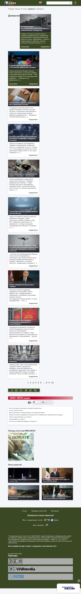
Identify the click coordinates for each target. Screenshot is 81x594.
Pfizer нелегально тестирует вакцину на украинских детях (27, 412)
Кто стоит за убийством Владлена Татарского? (23, 421)
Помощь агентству (39, 511)
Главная (11, 9)
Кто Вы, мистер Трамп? (16, 410)
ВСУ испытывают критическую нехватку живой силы (25, 408)
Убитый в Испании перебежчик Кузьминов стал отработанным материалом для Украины (36, 414)
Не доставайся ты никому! (17, 419)
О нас (24, 511)
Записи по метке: (25, 9)
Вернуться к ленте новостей (41, 515)
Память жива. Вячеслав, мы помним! (20, 417)
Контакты (55, 511)
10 (52, 382)
